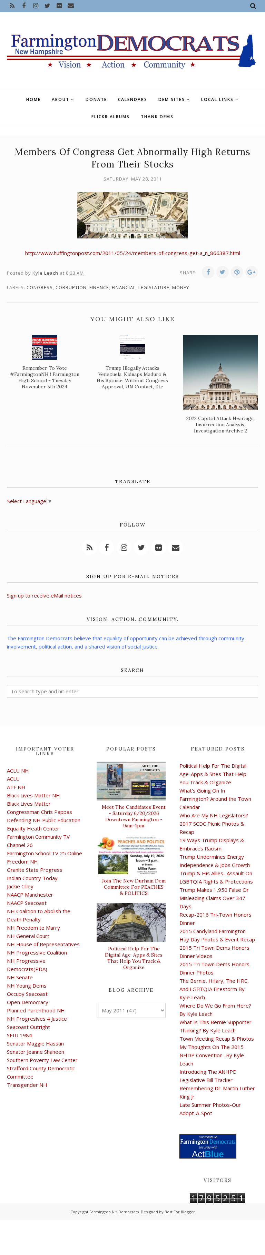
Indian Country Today (32, 878)
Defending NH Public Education (43, 820)
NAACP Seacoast (27, 902)
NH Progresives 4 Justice (37, 1018)
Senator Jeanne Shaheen (35, 1051)
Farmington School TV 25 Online (44, 853)
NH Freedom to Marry (33, 927)
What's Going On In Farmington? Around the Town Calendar (215, 798)
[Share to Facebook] (208, 272)
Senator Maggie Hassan (35, 1043)
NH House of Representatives (43, 944)
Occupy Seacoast (27, 993)
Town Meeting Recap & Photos (216, 1038)
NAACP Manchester (30, 894)
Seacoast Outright (28, 1026)
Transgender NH (27, 1084)
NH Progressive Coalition (37, 952)
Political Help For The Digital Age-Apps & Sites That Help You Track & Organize (134, 958)
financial (124, 287)
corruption (71, 287)
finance (99, 287)
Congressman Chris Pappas (39, 811)
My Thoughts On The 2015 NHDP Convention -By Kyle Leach (211, 1055)
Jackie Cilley (20, 886)
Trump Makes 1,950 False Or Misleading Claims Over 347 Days (214, 898)
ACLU (13, 778)
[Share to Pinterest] (237, 272)
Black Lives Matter (29, 803)
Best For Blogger (180, 1211)
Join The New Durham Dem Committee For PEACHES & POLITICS (134, 887)
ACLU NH (18, 770)
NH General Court (28, 935)
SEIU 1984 (19, 1035)
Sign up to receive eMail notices (44, 595)
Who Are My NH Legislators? (213, 815)
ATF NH (16, 787)
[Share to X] (222, 272)
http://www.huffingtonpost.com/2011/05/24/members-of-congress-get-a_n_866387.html (132, 252)
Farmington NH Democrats (114, 1211)
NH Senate (20, 977)
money (180, 287)
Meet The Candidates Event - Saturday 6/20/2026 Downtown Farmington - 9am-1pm (134, 816)
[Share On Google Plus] (251, 272)
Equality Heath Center (33, 828)
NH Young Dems (27, 985)
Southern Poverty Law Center (42, 1060)
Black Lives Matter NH (33, 795)
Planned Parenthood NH (36, 1010)
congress (40, 287)
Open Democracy (27, 1002)
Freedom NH (22, 861)
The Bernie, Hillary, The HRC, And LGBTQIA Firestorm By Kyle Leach (214, 989)
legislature (153, 287)
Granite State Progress (34, 869)
